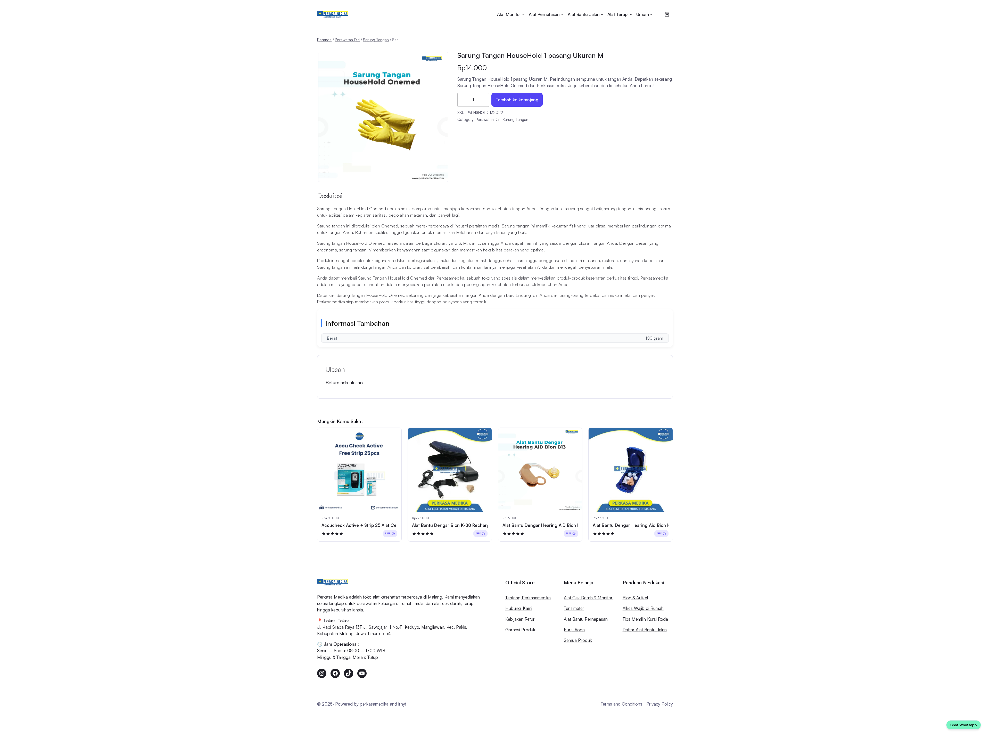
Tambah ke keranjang (517, 99)
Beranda (324, 39)
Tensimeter (574, 608)
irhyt (402, 704)
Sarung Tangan (376, 39)
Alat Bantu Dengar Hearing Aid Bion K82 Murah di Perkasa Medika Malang (668, 525)
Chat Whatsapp (963, 725)
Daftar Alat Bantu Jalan (645, 629)
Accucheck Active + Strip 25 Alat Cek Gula (365, 525)
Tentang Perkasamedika (528, 597)
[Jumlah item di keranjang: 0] (667, 14)
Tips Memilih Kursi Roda (645, 619)
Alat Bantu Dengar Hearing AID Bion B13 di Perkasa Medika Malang (570, 525)
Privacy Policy (659, 704)
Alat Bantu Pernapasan (586, 619)
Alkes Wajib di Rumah (643, 608)
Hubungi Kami (518, 608)
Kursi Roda (574, 629)
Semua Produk (578, 640)
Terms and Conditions (621, 704)
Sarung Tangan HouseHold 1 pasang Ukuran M (530, 55)
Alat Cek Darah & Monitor (588, 597)
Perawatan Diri (347, 39)
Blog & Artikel (635, 597)
